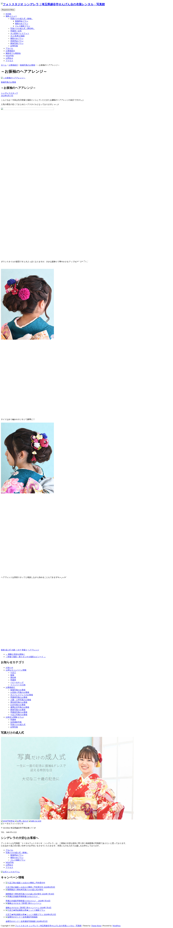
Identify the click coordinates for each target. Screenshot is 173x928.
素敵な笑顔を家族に (15, 654)
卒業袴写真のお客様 (18, 697)
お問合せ (9, 58)
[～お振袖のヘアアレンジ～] (13, 78)
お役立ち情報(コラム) (15, 717)
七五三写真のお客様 (18, 715)
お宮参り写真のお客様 (19, 692)
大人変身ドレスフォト (19, 33)
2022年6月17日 (7, 96)
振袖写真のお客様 (27, 65)
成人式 (8, 650)
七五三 (13, 673)
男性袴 (13, 677)
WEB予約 (10, 56)
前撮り (24, 650)
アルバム (9, 48)
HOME (8, 14)
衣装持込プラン (17, 41)
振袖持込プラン (21, 21)
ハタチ (18, 650)
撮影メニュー (11, 16)
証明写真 (14, 46)
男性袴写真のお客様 (18, 702)
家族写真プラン (17, 43)
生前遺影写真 (16, 722)
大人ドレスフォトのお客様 (21, 695)
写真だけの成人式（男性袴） (22, 28)
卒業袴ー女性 (16, 31)
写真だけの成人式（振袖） (21, 19)
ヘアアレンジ (33, 650)
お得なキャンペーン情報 (16, 670)
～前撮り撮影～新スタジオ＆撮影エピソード (26, 657)
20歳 (13, 650)
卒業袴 (13, 680)
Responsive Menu (8, 10)
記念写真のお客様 (17, 705)
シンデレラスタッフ (9, 93)
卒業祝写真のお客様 (18, 712)
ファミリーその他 (17, 685)
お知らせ (9, 668)
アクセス (9, 61)
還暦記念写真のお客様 (19, 707)
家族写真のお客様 (17, 710)
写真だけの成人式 (17, 725)
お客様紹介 (10, 51)
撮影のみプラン (21, 24)
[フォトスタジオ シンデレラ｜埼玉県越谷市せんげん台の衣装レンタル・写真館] (53, 4)
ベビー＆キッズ (17, 682)
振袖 (3, 650)
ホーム (4, 65)
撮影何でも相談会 (13, 53)
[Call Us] (35, 821)
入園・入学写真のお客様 (20, 700)
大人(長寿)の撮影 (17, 36)
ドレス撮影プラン (22, 26)
